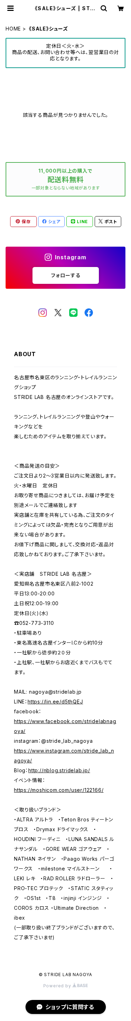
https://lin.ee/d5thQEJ (55, 702)
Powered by (58, 985)
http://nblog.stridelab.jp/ (59, 770)
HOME (13, 29)
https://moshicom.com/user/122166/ (58, 790)
